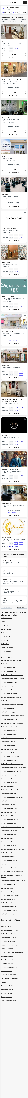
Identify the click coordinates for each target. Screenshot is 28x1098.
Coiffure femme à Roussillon (9, 860)
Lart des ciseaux (7, 42)
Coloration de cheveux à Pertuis (10, 945)
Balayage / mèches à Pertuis (9, 923)
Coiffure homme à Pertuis (8, 937)
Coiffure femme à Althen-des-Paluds (11, 660)
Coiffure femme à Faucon (8, 741)
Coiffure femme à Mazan (8, 804)
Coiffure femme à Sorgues (8, 892)
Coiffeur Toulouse (6, 651)
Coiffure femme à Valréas (8, 899)
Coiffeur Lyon (5, 625)
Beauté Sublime (6, 560)
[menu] (2, 2)
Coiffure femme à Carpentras (9, 712)
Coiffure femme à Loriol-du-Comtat (11, 790)
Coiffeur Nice (5, 640)
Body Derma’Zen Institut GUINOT (11, 80)
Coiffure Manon (6, 503)
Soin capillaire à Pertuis (7, 989)
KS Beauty (5, 435)
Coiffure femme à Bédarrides (9, 682)
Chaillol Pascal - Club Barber (10, 469)
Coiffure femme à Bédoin (8, 686)
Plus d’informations (14, 58)
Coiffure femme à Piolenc (8, 853)
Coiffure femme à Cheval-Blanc (10, 727)
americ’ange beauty (7, 331)
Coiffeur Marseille (6, 629)
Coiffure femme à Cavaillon (9, 719)
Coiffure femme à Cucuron (8, 734)
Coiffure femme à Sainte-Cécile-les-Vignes (13, 880)
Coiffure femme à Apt (7, 664)
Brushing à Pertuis (6, 926)
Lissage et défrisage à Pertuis (9, 978)
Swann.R (4, 570)
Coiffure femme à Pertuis (8, 934)
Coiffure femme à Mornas (8, 834)
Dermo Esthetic (6, 118)
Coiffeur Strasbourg (7, 647)
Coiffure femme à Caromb (8, 708)
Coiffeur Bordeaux (6, 618)
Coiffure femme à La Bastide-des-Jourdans (13, 767)
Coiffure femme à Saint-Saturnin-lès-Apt (12, 871)
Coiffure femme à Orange (8, 845)
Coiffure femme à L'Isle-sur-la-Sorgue (12, 764)
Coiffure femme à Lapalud (8, 775)
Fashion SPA (5, 365)
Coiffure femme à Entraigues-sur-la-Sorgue (13, 738)
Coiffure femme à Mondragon (9, 819)
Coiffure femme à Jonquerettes (10, 756)
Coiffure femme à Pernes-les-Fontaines (12, 849)
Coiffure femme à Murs (7, 838)
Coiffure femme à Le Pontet (9, 782)
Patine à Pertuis (5, 982)
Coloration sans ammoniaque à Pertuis (12, 952)
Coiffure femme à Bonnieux (9, 693)
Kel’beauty (5, 157)
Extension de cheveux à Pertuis (10, 967)
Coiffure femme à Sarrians (8, 884)
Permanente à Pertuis (7, 986)
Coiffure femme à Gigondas (9, 749)
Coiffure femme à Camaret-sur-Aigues (12, 704)
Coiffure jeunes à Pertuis (8, 941)
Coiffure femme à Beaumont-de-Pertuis (12, 678)
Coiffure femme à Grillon (8, 753)
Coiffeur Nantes (5, 636)
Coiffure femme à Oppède (8, 842)
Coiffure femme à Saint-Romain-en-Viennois (13, 867)
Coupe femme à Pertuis (8, 960)
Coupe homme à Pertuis (8, 963)
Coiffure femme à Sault (7, 888)
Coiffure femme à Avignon (8, 671)
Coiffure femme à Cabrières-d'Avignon (12, 697)
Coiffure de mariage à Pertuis (9, 930)
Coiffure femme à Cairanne (9, 701)
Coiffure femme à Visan (8, 914)
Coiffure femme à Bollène (8, 689)
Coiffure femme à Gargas (8, 745)
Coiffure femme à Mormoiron (9, 830)
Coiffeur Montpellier (7, 633)
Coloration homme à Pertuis (9, 948)
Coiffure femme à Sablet (8, 864)
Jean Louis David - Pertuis (9, 228)
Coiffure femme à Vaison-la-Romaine (11, 895)
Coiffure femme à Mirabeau (9, 816)
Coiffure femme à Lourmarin (9, 793)
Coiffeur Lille (4, 621)
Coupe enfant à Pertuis (7, 956)
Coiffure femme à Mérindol (8, 812)
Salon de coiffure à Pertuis (8, 1000)
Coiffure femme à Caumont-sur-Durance (12, 715)
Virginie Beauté (6, 579)
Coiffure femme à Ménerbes (9, 808)
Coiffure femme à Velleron (8, 906)
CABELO (4, 599)
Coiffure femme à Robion (8, 856)
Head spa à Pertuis (6, 971)
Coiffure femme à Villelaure (9, 910)
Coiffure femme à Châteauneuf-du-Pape (12, 723)
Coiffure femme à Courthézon (9, 730)
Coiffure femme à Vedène (8, 903)
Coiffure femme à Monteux (8, 823)
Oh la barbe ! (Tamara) (8, 296)
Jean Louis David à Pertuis (8, 974)
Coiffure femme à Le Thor (8, 786)
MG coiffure (5, 589)
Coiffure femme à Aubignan (9, 667)
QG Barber (5, 194)
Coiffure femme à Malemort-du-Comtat (12, 797)
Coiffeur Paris (5, 644)
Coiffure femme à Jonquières (9, 760)
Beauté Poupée (6, 537)
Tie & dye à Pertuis (6, 993)
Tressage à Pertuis (6, 997)
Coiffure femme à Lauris (8, 778)
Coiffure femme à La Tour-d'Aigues (11, 771)
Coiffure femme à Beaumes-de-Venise (12, 675)
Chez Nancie (6, 262)
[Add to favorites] (25, 26)
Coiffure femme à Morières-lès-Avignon (12, 827)
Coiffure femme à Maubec (8, 801)
